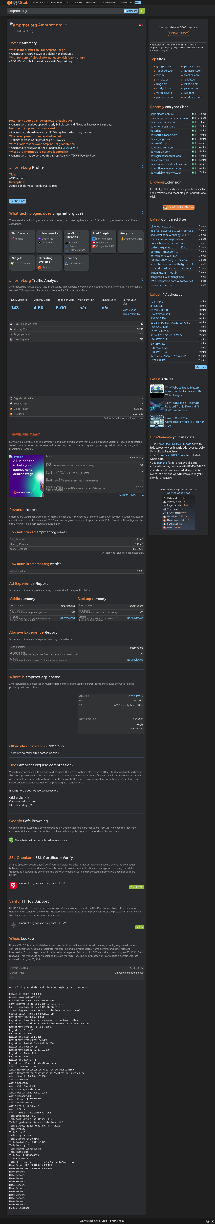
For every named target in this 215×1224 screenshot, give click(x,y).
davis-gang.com (160, 139)
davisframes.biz (159, 160)
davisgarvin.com (160, 152)
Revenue (23, 509)
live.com (189, 93)
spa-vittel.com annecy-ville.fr (169, 235)
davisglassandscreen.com (166, 156)
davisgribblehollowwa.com (166, 172)
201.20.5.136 (158, 318)
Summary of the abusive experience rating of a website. (41, 639)
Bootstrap (47, 238)
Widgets (17, 258)
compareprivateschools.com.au (169, 118)
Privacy (113, 1220)
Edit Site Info (18, 201)
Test (141, 927)
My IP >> (201, 367)
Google (28, 821)
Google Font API (105, 246)
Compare (132, 10)
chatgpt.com (164, 88)
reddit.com (190, 79)
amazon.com (192, 75)
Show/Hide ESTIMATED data (174, 444)
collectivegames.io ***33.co (168, 247)
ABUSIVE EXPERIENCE (108, 3)
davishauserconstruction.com (168, 164)
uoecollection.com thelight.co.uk (172, 264)
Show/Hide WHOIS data (171, 455)
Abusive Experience (33, 632)
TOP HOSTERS (76, 3)
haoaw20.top (158, 143)
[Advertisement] (76, 91)
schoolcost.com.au (162, 114)
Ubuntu (46, 267)
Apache (19, 238)
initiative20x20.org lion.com (169, 260)
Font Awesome (104, 238)
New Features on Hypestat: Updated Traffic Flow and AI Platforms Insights (182, 406)
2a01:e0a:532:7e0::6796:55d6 (168, 356)
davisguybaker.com (162, 147)
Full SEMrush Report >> (131, 495)
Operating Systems (45, 260)
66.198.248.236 (159, 331)
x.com (160, 75)
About (122, 1220)
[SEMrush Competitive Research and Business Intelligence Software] (24, 434)
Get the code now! (178, 493)
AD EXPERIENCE (90, 3)
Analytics (126, 233)
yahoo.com (191, 88)
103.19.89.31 (157, 301)
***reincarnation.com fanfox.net (171, 281)
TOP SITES (44, 3)
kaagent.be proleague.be (167, 277)
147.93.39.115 (158, 360)
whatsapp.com (193, 97)
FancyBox (74, 242)
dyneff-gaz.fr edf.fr (163, 272)
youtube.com (192, 66)
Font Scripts (101, 233)
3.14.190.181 (157, 306)
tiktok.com (162, 79)
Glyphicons (102, 242)
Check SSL (136, 887)
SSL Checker (41, 857)
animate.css (48, 242)
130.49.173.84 (158, 352)
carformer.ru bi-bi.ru (164, 256)
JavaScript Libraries (73, 235)
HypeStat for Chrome (181, 207)
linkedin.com (191, 84)
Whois (21, 938)
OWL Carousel (22, 263)
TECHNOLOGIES (126, 3)
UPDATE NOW (178, 33)
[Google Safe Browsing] (11, 840)
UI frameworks (48, 233)
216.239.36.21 (158, 343)
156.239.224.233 (160, 314)
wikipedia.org (164, 93)
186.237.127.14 (158, 339)
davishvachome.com (163, 122)
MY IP (137, 3)
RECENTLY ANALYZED (60, 3)
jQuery (72, 246)
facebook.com (165, 70)
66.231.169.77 (70, 148)
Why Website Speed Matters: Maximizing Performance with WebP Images (183, 391)
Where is (35, 677)
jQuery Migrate (77, 249)
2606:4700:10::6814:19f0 (166, 335)
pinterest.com (165, 97)
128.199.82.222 (159, 348)
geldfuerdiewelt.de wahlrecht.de (171, 231)
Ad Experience (28, 583)
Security (71, 258)
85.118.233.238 (159, 310)
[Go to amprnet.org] (65, 25)
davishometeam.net (162, 126)
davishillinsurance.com (163, 135)
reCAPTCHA (75, 263)
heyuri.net (156, 131)
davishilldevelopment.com (166, 168)
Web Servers (19, 233)
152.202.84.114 (159, 327)
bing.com (161, 84)
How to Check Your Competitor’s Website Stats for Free (184, 422)
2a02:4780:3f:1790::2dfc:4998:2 (170, 322)
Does (41, 765)
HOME (35, 3)
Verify (29, 901)
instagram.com (193, 70)
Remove (162, 463)
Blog (104, 1220)
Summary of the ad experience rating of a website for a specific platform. (51, 590)
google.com (163, 66)
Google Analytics (132, 238)
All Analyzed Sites (90, 1220)
